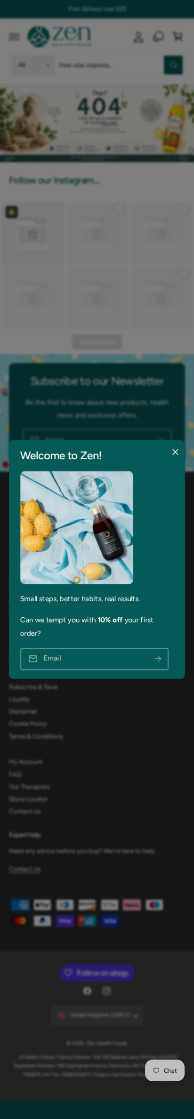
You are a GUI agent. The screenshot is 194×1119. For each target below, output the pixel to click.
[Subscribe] (158, 659)
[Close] (175, 452)
